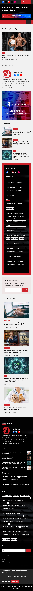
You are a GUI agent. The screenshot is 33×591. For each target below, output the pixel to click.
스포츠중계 (9, 266)
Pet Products (10, 192)
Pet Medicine (19, 190)
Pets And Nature (20, 192)
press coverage (21, 253)
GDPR (8, 238)
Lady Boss (18, 241)
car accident (10, 208)
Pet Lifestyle (10, 190)
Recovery (9, 256)
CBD (21, 211)
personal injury (11, 253)
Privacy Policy (6, 562)
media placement (19, 246)
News (4, 53)
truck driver (20, 264)
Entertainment (10, 185)
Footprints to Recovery (19, 221)
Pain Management (11, 251)
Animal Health (10, 182)
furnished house (11, 230)
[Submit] (28, 550)
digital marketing (18, 213)
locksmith (9, 246)
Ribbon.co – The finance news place (15, 9)
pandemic (20, 251)
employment (21, 216)
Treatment (20, 261)
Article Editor (5, 59)
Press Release (10, 195)
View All (29, 123)
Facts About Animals (12, 187)
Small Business (19, 259)
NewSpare (27, 586)
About (4, 559)
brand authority (11, 205)
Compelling (19, 182)
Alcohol (20, 203)
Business (20, 205)
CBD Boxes (9, 213)
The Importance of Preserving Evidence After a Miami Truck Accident (21, 143)
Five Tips (9, 221)
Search (25, 290)
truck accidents (11, 264)
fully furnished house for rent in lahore (15, 224)
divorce (9, 216)
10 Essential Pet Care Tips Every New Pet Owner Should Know (15, 408)
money (17, 248)
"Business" (9, 180)
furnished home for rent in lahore (15, 228)
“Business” (15, 128)
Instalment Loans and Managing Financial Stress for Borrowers (22, 131)
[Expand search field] (28, 22)
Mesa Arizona (10, 248)
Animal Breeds (18, 180)
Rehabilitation (17, 256)
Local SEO (9, 243)
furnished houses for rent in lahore (16, 235)
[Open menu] (3, 22)
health (21, 238)
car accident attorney (12, 211)
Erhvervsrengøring (12, 218)
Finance (21, 218)
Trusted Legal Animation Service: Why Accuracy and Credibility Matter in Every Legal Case (22, 155)
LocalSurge (17, 243)
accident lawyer (11, 203)
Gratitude (14, 238)
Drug (14, 216)
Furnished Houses (11, 233)
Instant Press (10, 241)
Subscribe (15, 581)
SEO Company (10, 259)
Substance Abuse (11, 261)
